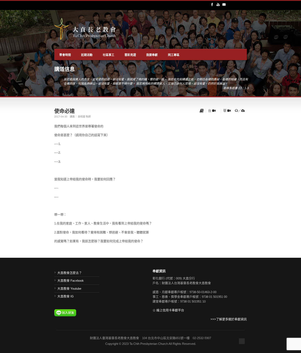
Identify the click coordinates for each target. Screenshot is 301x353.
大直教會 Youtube (69, 288)
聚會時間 (65, 55)
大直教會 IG (65, 296)
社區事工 (108, 55)
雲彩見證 (130, 55)
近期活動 (87, 55)
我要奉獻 (152, 55)
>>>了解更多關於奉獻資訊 (228, 319)
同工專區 (173, 55)
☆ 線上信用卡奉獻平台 (168, 310)
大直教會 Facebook (70, 280)
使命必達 (64, 110)
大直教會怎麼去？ (69, 273)
